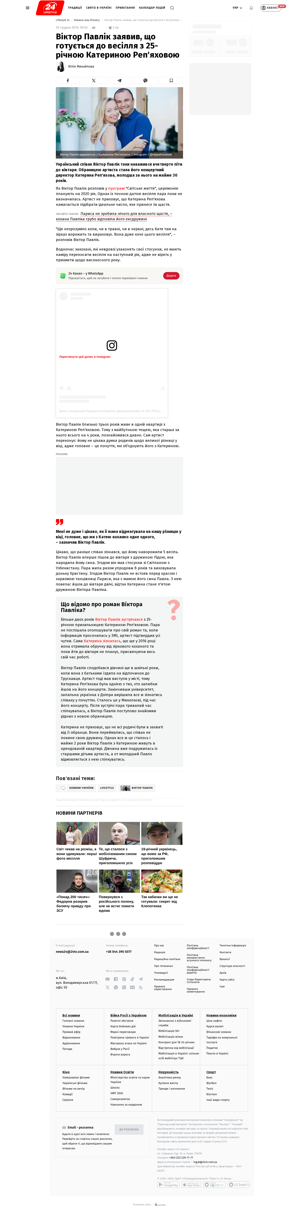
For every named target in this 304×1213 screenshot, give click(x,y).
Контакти (225, 952)
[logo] (50, 7)
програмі (116, 188)
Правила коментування (196, 990)
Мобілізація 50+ (169, 1031)
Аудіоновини (71, 1043)
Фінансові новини (218, 1032)
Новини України (73, 1026)
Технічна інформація (233, 945)
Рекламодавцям (164, 979)
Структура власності (232, 966)
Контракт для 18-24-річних (176, 1042)
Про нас (159, 945)
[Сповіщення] (251, 8)
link (107, 979)
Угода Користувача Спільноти (199, 981)
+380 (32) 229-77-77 (181, 1157)
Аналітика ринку (169, 1077)
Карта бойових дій (123, 1026)
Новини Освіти (122, 1072)
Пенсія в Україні (217, 1053)
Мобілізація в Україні (175, 1015)
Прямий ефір (71, 1032)
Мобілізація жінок (170, 1036)
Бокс (209, 1077)
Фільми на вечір (73, 1088)
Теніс (209, 1088)
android (168, 1184)
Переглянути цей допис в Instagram (84, 356)
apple (191, 1184)
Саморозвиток (120, 1099)
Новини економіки (221, 1015)
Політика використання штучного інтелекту (199, 958)
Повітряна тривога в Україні (129, 1037)
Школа (115, 1087)
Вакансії (225, 959)
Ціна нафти (214, 1021)
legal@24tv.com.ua (205, 1162)
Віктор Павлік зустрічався (119, 619)
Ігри (222, 986)
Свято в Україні (99, 8)
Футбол (211, 1083)
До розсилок (129, 1129)
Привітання (125, 8)
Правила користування (163, 988)
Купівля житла (168, 1083)
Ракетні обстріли (121, 1021)
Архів (223, 973)
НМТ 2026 (116, 1093)
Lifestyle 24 (63, 20)
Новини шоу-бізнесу (87, 20)
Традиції (75, 8)
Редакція (159, 952)
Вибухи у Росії (119, 1049)
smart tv (214, 1184)
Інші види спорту (218, 1100)
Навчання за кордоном (126, 1104)
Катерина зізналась (102, 640)
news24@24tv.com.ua (72, 952)
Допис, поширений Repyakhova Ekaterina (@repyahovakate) (99, 411)
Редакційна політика (167, 959)
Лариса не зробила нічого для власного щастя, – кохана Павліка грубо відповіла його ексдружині (114, 216)
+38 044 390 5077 (119, 952)
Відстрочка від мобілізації (176, 1048)
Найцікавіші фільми (76, 1077)
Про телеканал (163, 966)
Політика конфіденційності (198, 947)
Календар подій (152, 8)
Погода (67, 1049)
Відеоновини (71, 1037)
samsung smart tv (239, 1184)
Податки (212, 1048)
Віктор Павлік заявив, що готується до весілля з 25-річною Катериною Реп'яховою (143, 20)
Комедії (67, 1094)
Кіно (66, 1072)
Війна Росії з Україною (128, 1015)
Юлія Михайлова (81, 66)
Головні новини (73, 1021)
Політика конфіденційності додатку (198, 970)
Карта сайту (227, 979)
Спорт (211, 1072)
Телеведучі (161, 973)
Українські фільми (74, 1083)
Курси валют (215, 1026)
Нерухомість (168, 1072)
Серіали (67, 1100)
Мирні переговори (123, 1032)
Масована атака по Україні (128, 1043)
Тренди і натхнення (171, 1088)
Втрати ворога (120, 1054)
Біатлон (211, 1094)
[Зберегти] (171, 80)
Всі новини (71, 1015)
